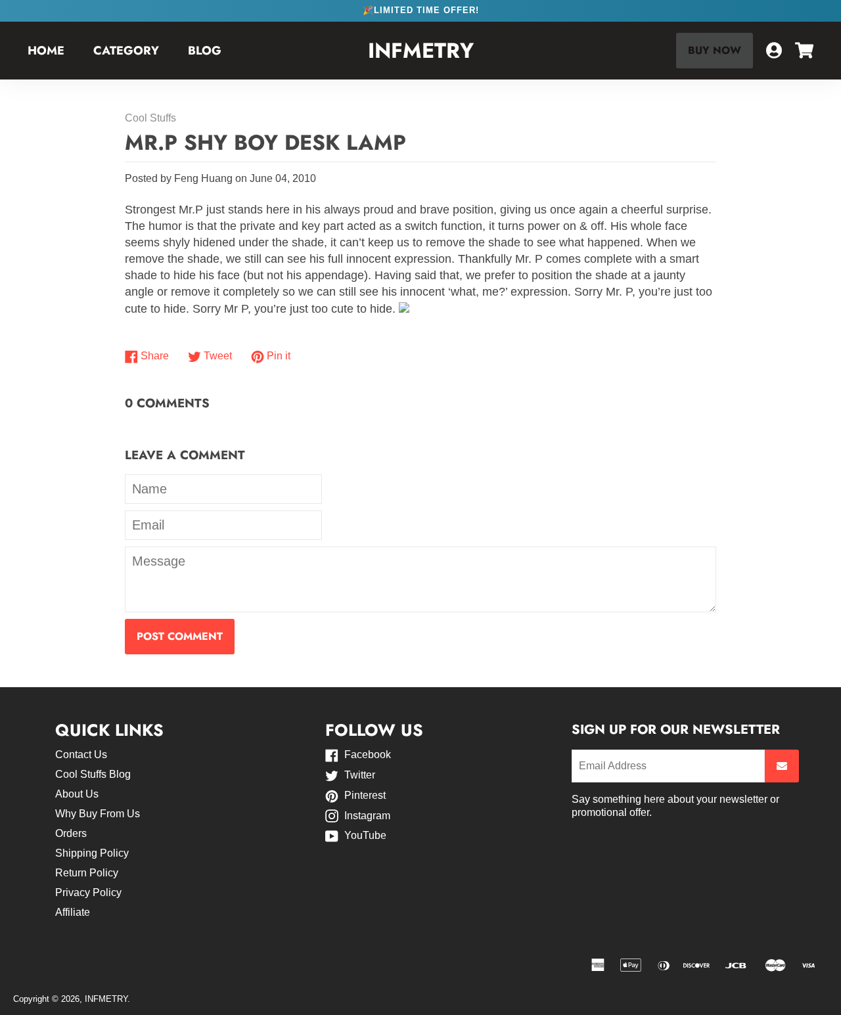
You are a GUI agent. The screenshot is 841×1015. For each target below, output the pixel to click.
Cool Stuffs (150, 118)
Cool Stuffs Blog (93, 774)
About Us (77, 794)
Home (46, 50)
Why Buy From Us (97, 813)
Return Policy (86, 872)
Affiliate (72, 912)
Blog (204, 50)
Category (126, 50)
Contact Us (81, 754)
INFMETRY (421, 51)
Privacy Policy (88, 892)
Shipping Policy (92, 853)
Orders (71, 833)
